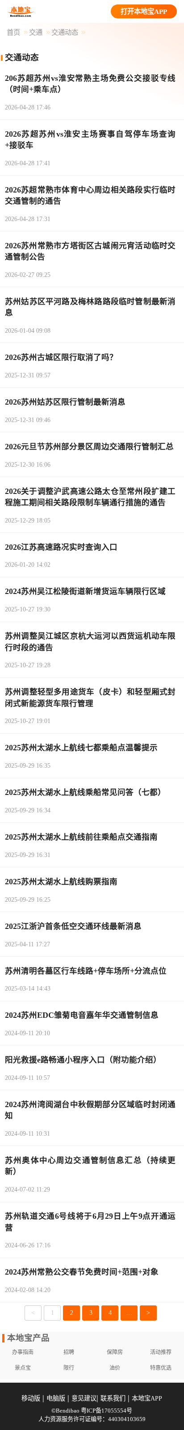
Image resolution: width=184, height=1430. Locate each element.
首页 (13, 32)
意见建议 (83, 1398)
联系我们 (112, 1398)
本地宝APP (147, 1398)
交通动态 (64, 32)
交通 (35, 32)
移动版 (30, 1398)
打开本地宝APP (144, 11)
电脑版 (55, 1398)
